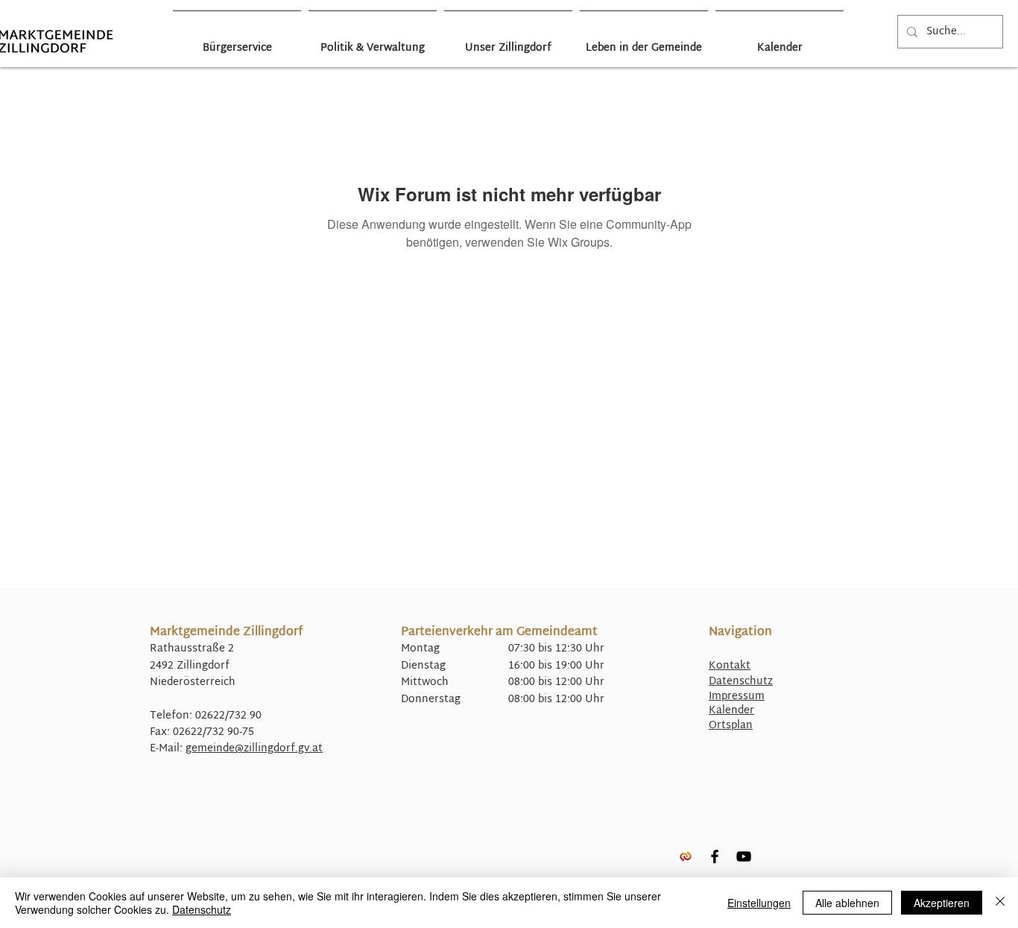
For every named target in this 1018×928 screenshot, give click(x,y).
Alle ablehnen (847, 902)
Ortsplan (731, 725)
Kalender (731, 710)
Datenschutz (741, 681)
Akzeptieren (942, 902)
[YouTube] (744, 856)
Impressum (737, 696)
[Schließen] (1000, 902)
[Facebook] (715, 856)
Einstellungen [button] (759, 902)
